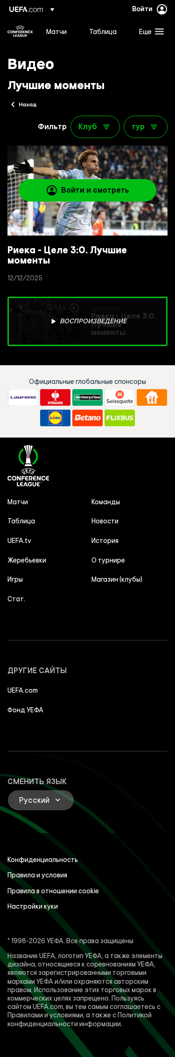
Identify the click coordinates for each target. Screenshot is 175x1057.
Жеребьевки (26, 560)
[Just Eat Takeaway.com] (152, 397)
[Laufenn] (23, 397)
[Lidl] (55, 418)
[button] (149, 31)
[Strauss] (55, 397)
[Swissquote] (120, 397)
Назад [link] (28, 104)
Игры (15, 579)
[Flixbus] (120, 418)
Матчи (17, 502)
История (105, 540)
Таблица (21, 521)
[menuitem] (59, 31)
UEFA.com (22, 690)
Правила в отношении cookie (53, 891)
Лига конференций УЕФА (20, 31)
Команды (105, 502)
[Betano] (87, 418)
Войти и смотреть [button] (95, 190)
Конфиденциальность (42, 859)
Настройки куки (32, 906)
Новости (105, 521)
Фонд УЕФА (25, 710)
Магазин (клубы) (116, 579)
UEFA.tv (19, 540)
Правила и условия (37, 875)
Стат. (16, 599)
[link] (56, 31)
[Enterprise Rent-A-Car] (87, 397)
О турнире (108, 560)
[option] (87, 321)
